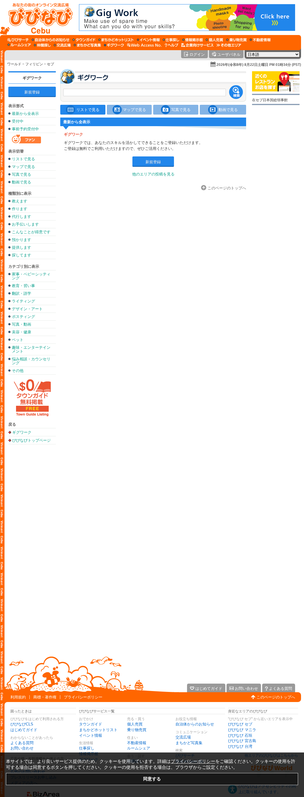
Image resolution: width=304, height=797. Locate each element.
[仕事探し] (171, 40)
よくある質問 (22, 743)
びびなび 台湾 (240, 746)
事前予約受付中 (25, 129)
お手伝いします (25, 224)
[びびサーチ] (18, 40)
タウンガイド (90, 724)
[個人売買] (214, 40)
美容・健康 (21, 332)
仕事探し (86, 748)
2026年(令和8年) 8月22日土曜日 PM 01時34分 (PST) (258, 65)
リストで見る (23, 159)
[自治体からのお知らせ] (50, 40)
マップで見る (23, 167)
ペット (17, 340)
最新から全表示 (25, 113)
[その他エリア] (228, 45)
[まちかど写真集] (87, 45)
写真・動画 (21, 324)
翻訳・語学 (21, 293)
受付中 (17, 121)
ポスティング (23, 317)
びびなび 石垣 (240, 735)
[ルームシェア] (19, 45)
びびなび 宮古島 (242, 741)
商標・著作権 (44, 697)
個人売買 (134, 724)
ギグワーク (32, 78)
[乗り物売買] (236, 40)
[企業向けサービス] (197, 45)
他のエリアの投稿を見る (153, 174)
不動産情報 (136, 743)
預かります (21, 240)
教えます (19, 201)
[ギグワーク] (114, 45)
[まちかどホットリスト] (116, 40)
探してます (21, 255)
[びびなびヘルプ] (171, 45)
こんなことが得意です (31, 232)
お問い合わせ (22, 748)
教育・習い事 (23, 286)
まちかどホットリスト (98, 730)
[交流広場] (62, 45)
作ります (19, 209)
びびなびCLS (21, 724)
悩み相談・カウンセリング (31, 361)
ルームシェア (138, 748)
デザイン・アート (27, 309)
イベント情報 (90, 735)
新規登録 (32, 92)
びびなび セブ (240, 724)
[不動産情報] (260, 40)
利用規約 (18, 697)
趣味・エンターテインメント (31, 349)
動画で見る (21, 182)
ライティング (23, 301)
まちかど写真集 (188, 743)
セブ (50, 64)
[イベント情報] (148, 40)
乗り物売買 (136, 730)
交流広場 (183, 737)
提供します (21, 247)
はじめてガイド (23, 730)
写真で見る (21, 174)
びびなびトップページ (31, 440)
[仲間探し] (42, 45)
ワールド (14, 64)
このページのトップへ (275, 697)
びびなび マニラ (242, 730)
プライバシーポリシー (83, 697)
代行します (21, 216)
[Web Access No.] (144, 45)
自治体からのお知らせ (194, 724)
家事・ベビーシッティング (31, 276)
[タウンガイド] (83, 40)
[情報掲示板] (192, 40)
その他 (17, 371)
